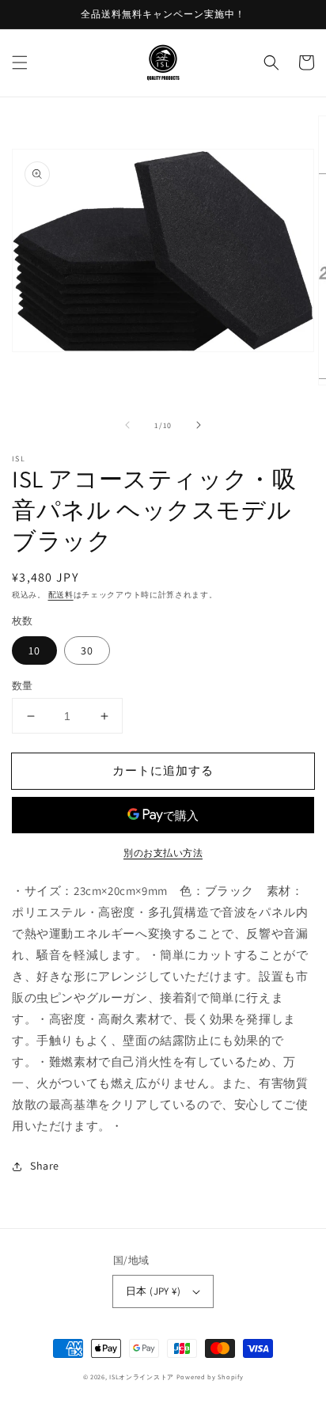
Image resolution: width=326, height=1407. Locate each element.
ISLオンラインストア (141, 1376)
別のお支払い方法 (163, 853)
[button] (19, 62)
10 (34, 650)
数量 (22, 685)
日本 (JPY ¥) (153, 1291)
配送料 (61, 595)
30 (87, 650)
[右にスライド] (198, 425)
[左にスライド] (127, 425)
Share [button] (44, 1166)
